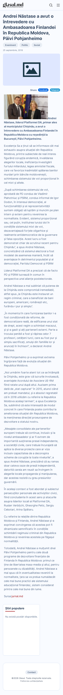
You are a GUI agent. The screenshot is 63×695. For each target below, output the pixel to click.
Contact (32, 672)
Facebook (43, 90)
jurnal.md (17, 596)
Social (37, 45)
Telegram (55, 90)
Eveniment (10, 45)
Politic (25, 45)
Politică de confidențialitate (31, 681)
